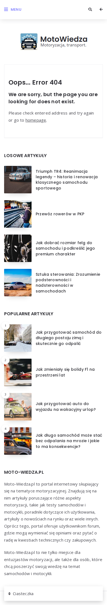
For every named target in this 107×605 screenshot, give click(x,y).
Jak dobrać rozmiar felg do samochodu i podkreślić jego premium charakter (65, 248)
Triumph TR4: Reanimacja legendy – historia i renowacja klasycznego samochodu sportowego (67, 180)
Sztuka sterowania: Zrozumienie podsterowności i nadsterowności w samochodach (68, 283)
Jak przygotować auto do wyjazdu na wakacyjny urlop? (66, 406)
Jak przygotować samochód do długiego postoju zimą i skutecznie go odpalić (69, 338)
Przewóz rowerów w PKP (60, 214)
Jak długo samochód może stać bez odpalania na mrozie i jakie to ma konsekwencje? (69, 441)
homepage (36, 120)
